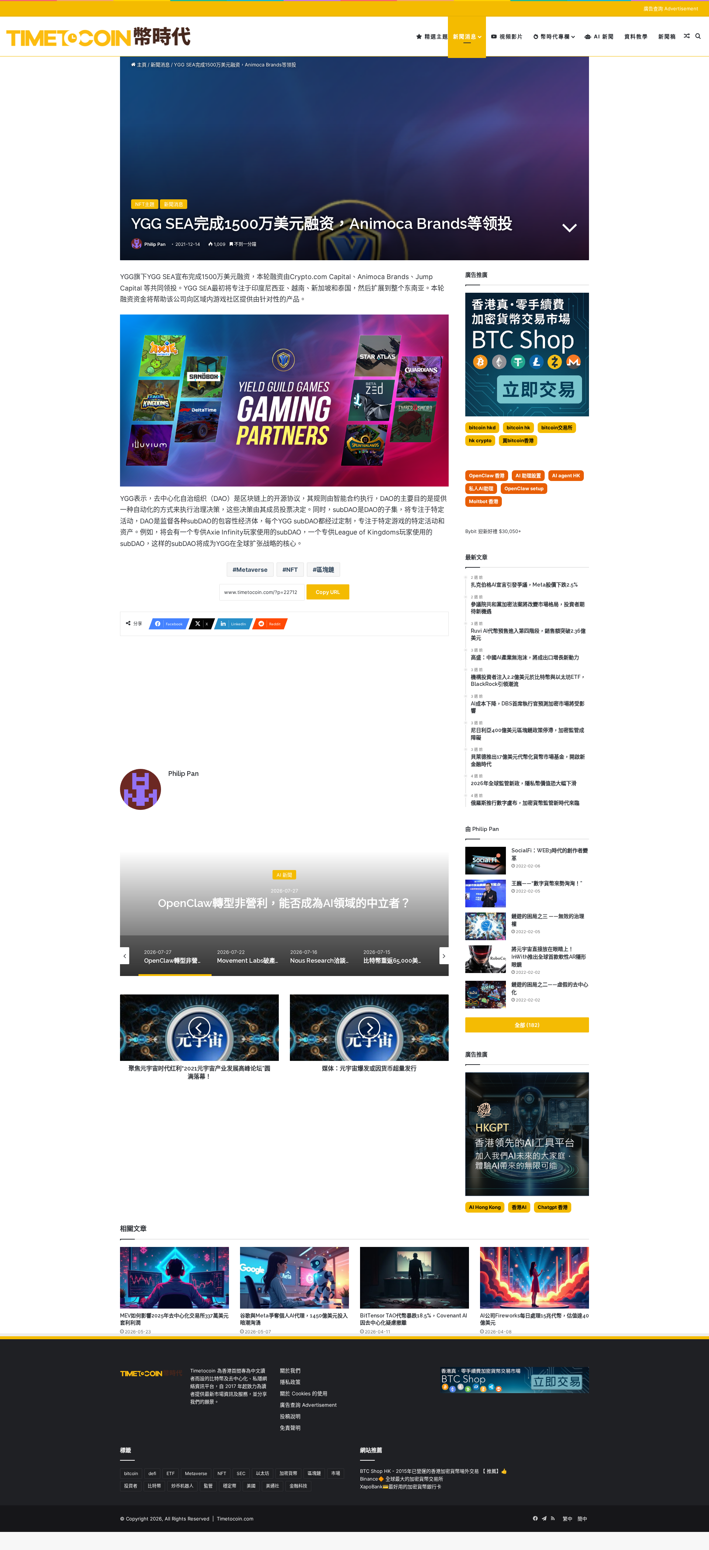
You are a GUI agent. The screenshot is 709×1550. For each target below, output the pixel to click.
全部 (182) (527, 1025)
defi (152, 1473)
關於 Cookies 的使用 (304, 1393)
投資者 (130, 1486)
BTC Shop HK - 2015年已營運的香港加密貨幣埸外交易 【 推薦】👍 (433, 1471)
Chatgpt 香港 (553, 1207)
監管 (208, 1486)
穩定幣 (229, 1486)
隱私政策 (290, 1382)
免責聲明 (290, 1428)
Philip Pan (154, 244)
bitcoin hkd (482, 427)
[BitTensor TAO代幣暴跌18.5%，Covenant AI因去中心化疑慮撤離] (414, 1277)
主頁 (141, 65)
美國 (251, 1486)
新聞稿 (667, 36)
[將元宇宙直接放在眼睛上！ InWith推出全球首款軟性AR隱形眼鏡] (485, 959)
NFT (292, 569)
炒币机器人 (182, 1486)
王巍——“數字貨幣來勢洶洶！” (546, 883)
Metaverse (252, 569)
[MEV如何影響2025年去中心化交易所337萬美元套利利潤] (174, 1277)
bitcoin (131, 1473)
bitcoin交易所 (556, 427)
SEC (241, 1473)
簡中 (582, 1519)
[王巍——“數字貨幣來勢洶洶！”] (485, 893)
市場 (335, 1473)
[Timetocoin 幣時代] (99, 36)
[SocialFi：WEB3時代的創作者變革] (485, 860)
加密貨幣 (288, 1473)
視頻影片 (510, 36)
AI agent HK (566, 475)
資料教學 (636, 36)
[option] (284, 902)
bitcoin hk (518, 427)
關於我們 (290, 1371)
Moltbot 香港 (483, 501)
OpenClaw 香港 (486, 475)
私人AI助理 (481, 488)
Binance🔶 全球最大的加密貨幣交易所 (401, 1479)
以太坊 (262, 1473)
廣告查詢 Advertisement (672, 8)
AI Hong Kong (485, 1207)
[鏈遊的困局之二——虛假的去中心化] (485, 994)
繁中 (567, 1519)
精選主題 (435, 36)
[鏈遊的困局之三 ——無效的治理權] (485, 926)
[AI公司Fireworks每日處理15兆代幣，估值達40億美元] (534, 1277)
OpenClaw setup (524, 488)
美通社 (272, 1486)
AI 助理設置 (528, 475)
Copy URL (328, 592)
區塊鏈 (325, 569)
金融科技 (298, 1486)
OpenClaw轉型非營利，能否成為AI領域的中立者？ (284, 902)
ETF (171, 1473)
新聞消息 (465, 36)
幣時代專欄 (554, 36)
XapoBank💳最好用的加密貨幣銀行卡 (400, 1486)
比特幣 (154, 1486)
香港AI (519, 1207)
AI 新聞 (603, 36)
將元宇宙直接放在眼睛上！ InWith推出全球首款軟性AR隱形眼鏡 (548, 957)
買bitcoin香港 (518, 440)
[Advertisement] (284, 698)
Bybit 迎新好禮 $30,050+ (493, 531)
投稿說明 (290, 1416)
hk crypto (480, 440)
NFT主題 (144, 204)
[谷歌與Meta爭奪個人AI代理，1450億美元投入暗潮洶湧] (294, 1277)
